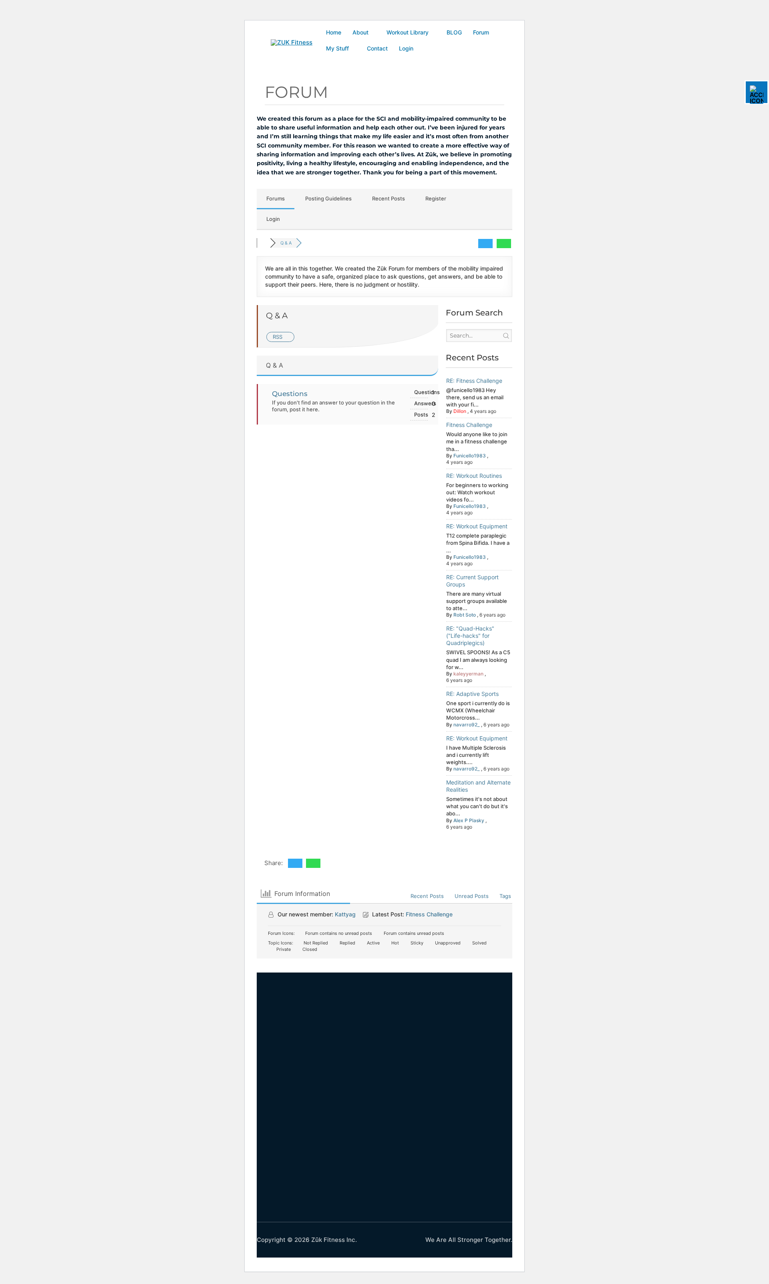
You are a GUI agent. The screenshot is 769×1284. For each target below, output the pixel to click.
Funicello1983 (469, 456)
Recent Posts (388, 198)
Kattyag (345, 914)
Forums (275, 198)
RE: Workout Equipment (476, 526)
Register (435, 198)
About (360, 32)
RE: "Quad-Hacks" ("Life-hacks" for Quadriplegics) (470, 635)
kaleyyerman (468, 674)
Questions (290, 394)
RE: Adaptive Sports (472, 693)
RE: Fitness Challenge (474, 380)
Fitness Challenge (469, 424)
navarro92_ (466, 725)
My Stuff (337, 48)
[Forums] (263, 243)
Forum (481, 32)
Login (406, 48)
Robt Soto (464, 615)
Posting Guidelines (328, 198)
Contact (377, 48)
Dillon (459, 411)
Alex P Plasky (468, 820)
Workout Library (408, 32)
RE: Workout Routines (474, 475)
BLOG (454, 32)
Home (333, 32)
